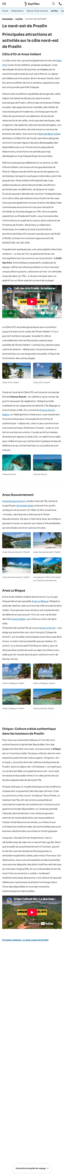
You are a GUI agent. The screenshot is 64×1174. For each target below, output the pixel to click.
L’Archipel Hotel (24, 505)
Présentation (17, 11)
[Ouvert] (3, 3)
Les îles (54, 11)
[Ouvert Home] (32, 4)
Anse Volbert (19, 619)
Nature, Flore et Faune (37, 11)
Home (5, 11)
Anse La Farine (47, 627)
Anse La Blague (40, 601)
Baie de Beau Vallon (50, 133)
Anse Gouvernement (13, 501)
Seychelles (7, 19)
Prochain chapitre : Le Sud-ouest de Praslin (25, 940)
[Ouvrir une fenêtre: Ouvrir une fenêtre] (60, 3)
